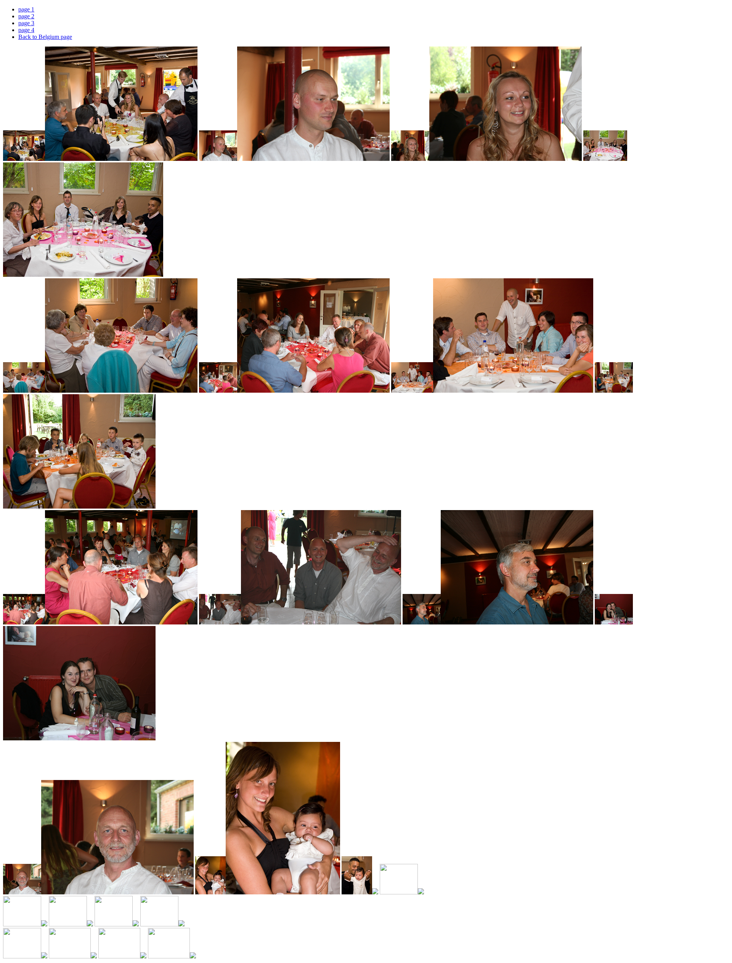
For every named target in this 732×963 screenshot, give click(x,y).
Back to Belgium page (45, 37)
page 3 (26, 23)
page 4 (26, 30)
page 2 (26, 16)
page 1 (26, 9)
